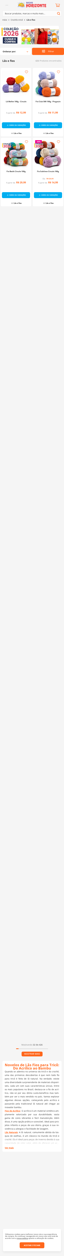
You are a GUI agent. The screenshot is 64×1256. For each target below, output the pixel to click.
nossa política (22, 1238)
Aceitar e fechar (32, 1245)
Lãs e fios (30, 20)
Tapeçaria (17, 622)
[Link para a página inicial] (4, 20)
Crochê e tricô (17, 20)
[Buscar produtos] (58, 13)
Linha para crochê (17, 1042)
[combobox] (32, 13)
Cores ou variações (17, 125)
